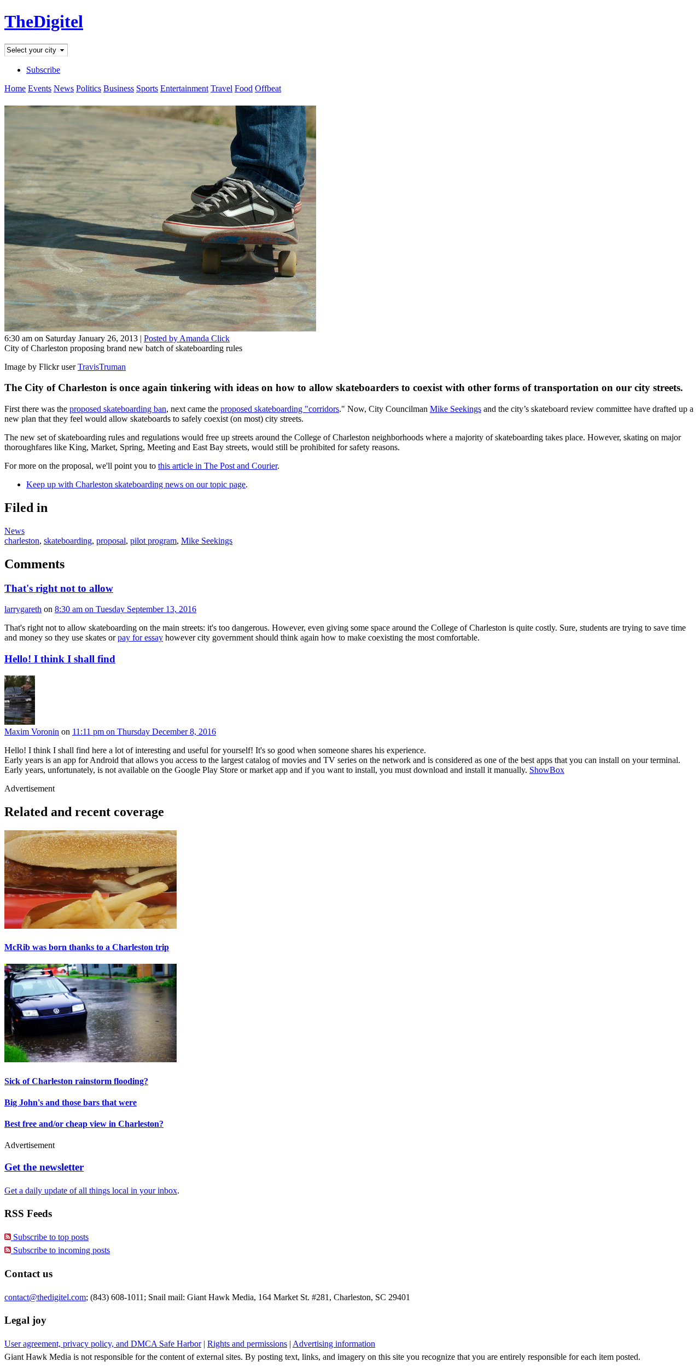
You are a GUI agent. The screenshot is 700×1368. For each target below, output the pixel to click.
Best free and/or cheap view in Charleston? (84, 1123)
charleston (21, 540)
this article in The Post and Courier (217, 465)
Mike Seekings (455, 409)
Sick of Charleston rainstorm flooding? (76, 1081)
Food (244, 88)
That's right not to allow (58, 588)
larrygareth (23, 609)
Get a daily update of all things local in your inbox (90, 1190)
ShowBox (546, 770)
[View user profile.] (19, 721)
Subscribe (43, 69)
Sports (147, 88)
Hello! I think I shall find (59, 659)
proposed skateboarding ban (117, 409)
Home (15, 88)
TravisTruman (102, 366)
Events (39, 88)
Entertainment (184, 88)
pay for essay (140, 637)
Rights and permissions (247, 1343)
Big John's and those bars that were (70, 1102)
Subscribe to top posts (50, 1237)
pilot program (153, 540)
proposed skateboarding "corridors (279, 409)
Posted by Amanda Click (187, 338)
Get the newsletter (44, 1167)
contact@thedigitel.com (45, 1297)
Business (118, 88)
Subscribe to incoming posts (60, 1250)
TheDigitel (43, 21)
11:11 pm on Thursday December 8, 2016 (144, 731)
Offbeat (268, 88)
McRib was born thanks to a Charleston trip (86, 947)
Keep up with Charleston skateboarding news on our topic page (136, 484)
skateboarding (68, 540)
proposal (111, 540)
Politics (88, 88)
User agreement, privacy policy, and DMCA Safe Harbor (102, 1343)
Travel (221, 88)
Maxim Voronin (31, 731)
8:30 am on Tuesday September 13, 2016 (125, 609)
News (64, 88)
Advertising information (334, 1343)
